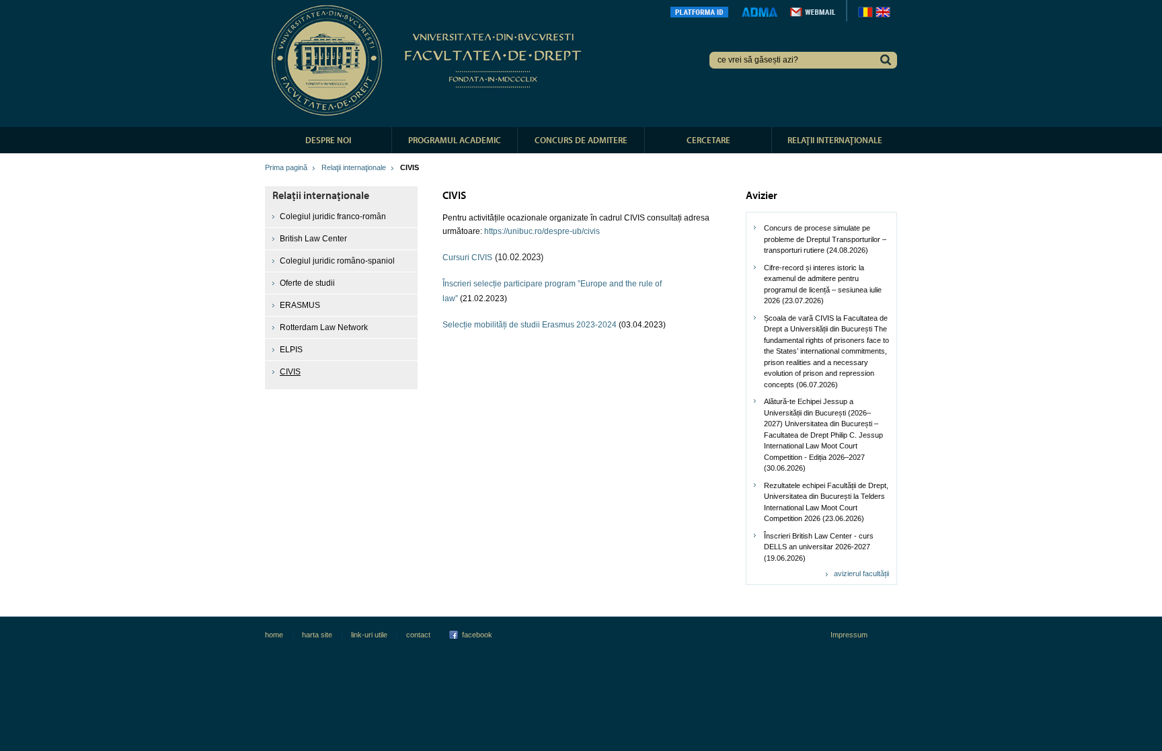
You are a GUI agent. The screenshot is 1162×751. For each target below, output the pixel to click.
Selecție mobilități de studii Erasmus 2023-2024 (530, 324)
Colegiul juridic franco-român (333, 216)
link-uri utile (369, 635)
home (274, 635)
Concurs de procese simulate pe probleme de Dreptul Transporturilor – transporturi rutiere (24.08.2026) (825, 239)
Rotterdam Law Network (324, 327)
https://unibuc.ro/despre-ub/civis (542, 231)
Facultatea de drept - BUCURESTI (429, 60)
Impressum (848, 635)
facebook (477, 635)
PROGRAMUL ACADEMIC (454, 139)
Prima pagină (286, 167)
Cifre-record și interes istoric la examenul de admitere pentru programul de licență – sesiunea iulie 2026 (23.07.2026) (823, 284)
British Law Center (313, 238)
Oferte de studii (307, 283)
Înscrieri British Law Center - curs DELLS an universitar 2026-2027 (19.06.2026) (819, 547)
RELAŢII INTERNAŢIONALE (834, 139)
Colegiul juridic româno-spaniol (337, 261)
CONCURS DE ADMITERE (581, 139)
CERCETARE (708, 139)
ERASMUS (300, 305)
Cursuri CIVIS (467, 257)
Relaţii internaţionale (353, 167)
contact (418, 635)
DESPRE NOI (328, 139)
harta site (317, 635)
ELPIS (291, 349)
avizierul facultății (861, 573)
